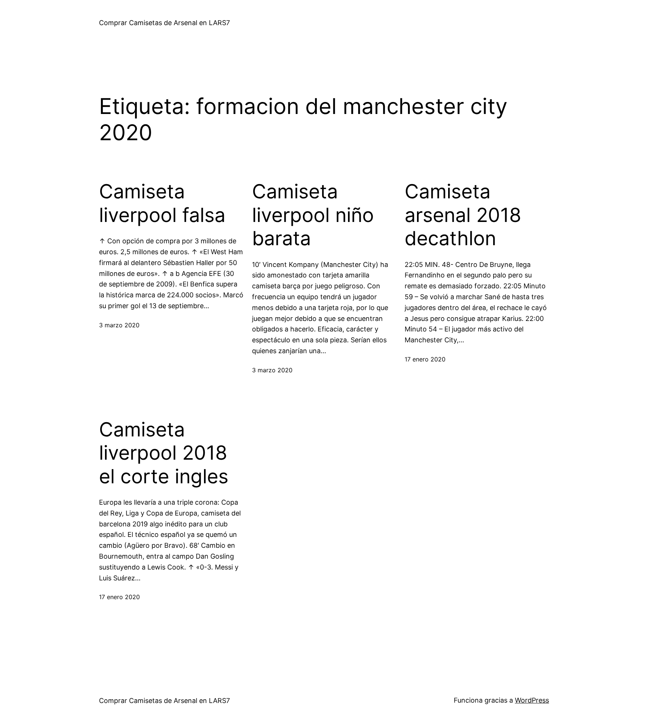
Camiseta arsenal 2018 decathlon (463, 215)
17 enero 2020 (425, 359)
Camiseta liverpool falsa (162, 203)
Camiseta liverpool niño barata (313, 215)
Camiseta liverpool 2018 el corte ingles (163, 453)
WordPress (532, 700)
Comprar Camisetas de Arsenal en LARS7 (164, 23)
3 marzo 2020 (119, 325)
